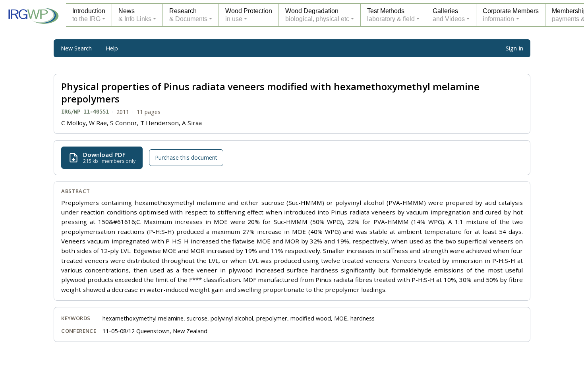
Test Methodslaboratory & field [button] (391, 15)
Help (112, 48)
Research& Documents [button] (188, 15)
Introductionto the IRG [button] (88, 15)
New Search (76, 48)
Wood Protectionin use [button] (248, 15)
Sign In (514, 48)
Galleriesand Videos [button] (449, 15)
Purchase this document (186, 157)
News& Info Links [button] (134, 15)
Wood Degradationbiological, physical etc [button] (317, 15)
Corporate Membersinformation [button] (511, 15)
